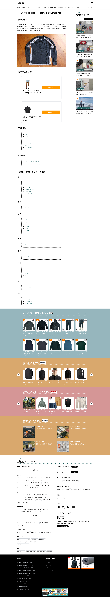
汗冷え (26, 141)
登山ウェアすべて (34, 487)
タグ (92, 7)
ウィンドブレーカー (35, 482)
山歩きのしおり (21, 551)
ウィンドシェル (28, 194)
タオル (47, 509)
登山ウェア (24, 7)
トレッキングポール (29, 499)
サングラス (19, 509)
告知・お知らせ (66, 481)
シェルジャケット (29, 222)
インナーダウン (28, 191)
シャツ (26, 224)
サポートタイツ (28, 220)
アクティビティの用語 (24, 576)
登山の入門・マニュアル (39, 542)
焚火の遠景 (49, 551)
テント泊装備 (20, 497)
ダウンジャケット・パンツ (23, 477)
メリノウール (28, 143)
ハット (26, 269)
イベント (59, 481)
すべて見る (74, 466)
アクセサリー (37, 7)
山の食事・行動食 (52, 7)
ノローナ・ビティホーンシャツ (32, 162)
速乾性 (26, 136)
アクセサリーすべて (36, 511)
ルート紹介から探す (75, 489)
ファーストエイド (29, 497)
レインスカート (28, 303)
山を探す (59, 489)
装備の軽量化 (42, 539)
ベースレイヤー (28, 273)
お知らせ (73, 7)
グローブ (27, 208)
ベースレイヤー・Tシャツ (23, 480)
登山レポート (20, 523)
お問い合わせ (49, 570)
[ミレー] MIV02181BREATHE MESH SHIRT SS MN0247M (32, 116)
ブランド (87, 7)
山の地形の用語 (22, 584)
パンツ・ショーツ (40, 480)
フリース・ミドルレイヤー (23, 482)
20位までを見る (87, 19)
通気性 (26, 138)
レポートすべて (20, 525)
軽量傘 (23, 511)
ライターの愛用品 (44, 523)
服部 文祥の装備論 (41, 551)
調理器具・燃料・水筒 (42, 494)
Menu (92, 3)
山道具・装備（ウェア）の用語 (26, 565)
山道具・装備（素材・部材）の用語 (27, 573)
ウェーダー (27, 196)
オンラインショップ (80, 313)
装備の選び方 (34, 539)
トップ (18, 7)
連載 (69, 7)
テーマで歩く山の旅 (30, 551)
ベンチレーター (28, 147)
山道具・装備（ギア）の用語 (25, 562)
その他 (18, 511)
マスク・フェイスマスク (23, 487)
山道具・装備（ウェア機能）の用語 (27, 570)
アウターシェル (28, 183)
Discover (82, 3)
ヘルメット (38, 499)
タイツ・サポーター (29, 485)
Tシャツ (26, 134)
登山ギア (30, 7)
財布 (44, 509)
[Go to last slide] (18, 374)
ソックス (27, 230)
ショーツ (27, 226)
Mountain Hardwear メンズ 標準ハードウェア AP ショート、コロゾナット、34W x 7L (32, 92)
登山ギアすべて (26, 502)
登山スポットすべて (86, 489)
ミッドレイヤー (28, 287)
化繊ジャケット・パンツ (36, 477)
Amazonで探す (51, 87)
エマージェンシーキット (40, 497)
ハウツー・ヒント (62, 7)
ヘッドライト (20, 499)
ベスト (26, 275)
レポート (44, 7)
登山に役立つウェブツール (23, 539)
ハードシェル (45, 482)
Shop (87, 3)
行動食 (27, 532)
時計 (25, 509)
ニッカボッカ (28, 257)
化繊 (26, 145)
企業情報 (48, 562)
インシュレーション (29, 189)
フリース (27, 271)
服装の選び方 (20, 542)
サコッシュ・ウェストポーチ (34, 509)
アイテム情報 (75, 481)
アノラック (27, 185)
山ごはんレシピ (21, 532)
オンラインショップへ (62, 526)
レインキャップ (28, 301)
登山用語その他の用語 (24, 589)
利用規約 (48, 565)
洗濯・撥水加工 (28, 542)
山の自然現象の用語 (23, 586)
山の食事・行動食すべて (46, 532)
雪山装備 (19, 502)
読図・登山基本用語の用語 (25, 578)
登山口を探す (66, 489)
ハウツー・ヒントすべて (22, 544)
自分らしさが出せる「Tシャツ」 (32, 164)
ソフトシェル (28, 233)
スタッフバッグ (46, 499)
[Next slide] (91, 374)
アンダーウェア (28, 187)
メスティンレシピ (35, 532)
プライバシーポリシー (51, 567)
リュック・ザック (21, 494)
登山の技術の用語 (23, 581)
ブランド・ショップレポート (31, 523)
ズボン (26, 228)
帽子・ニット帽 (45, 485)
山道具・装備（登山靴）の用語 (26, 567)
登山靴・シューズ (31, 494)
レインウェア (28, 299)
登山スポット (80, 7)
